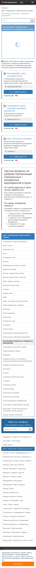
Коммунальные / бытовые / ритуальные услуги (19, 457)
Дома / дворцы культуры (11, 281)
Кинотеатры (7, 317)
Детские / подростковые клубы (13, 273)
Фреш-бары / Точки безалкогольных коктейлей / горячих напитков (15, 410)
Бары (5, 253)
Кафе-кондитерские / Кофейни (13, 305)
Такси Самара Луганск (19, 549)
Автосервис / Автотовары (11, 441)
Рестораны (7, 369)
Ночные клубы (8, 329)
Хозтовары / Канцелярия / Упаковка (15, 532)
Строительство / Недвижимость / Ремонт (17, 512)
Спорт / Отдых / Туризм (11, 504)
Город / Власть (8, 445)
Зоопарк (6, 289)
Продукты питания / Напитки (12, 496)
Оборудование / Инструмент (12, 480)
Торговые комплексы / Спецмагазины (16, 524)
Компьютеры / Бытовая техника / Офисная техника (19, 461)
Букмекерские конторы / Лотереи (14, 265)
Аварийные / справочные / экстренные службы (19, 437)
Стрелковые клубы (9, 385)
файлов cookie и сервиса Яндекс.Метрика (17, 556)
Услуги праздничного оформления (15, 401)
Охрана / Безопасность (11, 492)
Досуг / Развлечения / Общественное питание (18, 449)
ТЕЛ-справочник (10, 2)
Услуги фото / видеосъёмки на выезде (16, 405)
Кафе (5, 297)
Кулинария (6, 325)
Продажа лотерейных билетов (13, 365)
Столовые (6, 381)
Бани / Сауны (7, 245)
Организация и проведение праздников (16, 337)
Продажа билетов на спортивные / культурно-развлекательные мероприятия (17, 360)
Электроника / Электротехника (13, 536)
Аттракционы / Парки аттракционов (15, 241)
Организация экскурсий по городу (14, 347)
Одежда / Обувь (8, 488)
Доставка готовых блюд (11, 285)
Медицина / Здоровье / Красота (13, 473)
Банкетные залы (8, 249)
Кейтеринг (6, 309)
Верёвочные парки (9, 269)
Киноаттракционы (9, 313)
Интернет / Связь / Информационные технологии (19, 453)
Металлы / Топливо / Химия (12, 477)
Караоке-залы (8, 293)
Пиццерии (6, 355)
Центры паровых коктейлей (12, 415)
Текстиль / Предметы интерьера (14, 516)
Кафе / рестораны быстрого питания (15, 301)
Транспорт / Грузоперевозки (12, 528)
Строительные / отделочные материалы (16, 508)
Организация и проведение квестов (15, 333)
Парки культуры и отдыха (11, 351)
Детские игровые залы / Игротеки (14, 277)
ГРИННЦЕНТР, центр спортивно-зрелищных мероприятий (15, 108)
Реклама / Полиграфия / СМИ (13, 500)
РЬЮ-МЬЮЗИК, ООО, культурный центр (16, 74)
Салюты (6, 373)
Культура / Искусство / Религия (13, 465)
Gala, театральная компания (19, 138)
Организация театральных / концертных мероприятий (18, 342)
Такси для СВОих (7, 549)
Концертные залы (9, 321)
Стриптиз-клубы (8, 389)
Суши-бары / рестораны (11, 393)
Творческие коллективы (11, 397)
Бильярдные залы (9, 257)
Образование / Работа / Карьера (14, 484)
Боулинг (6, 261)
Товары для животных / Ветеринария (15, 520)
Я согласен (18, 563)
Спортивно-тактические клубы (13, 377)
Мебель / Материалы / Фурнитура (14, 469)
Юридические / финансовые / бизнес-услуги (18, 540)
